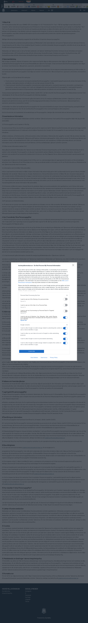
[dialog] (44, 311)
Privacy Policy (53, 357)
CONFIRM (31, 351)
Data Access (44, 357)
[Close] (73, 265)
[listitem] (44, 295)
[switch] (65, 299)
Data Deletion (34, 357)
